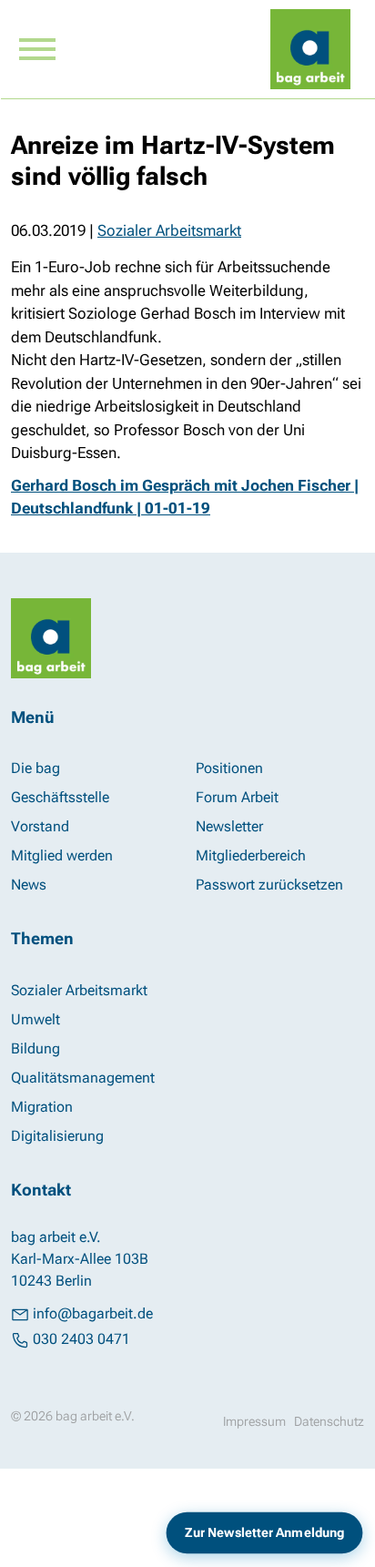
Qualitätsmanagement (83, 1077)
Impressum (254, 1421)
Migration (42, 1106)
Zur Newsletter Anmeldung (265, 1533)
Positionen (229, 768)
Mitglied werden (62, 855)
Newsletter (229, 826)
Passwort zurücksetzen (269, 884)
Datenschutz (329, 1421)
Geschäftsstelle (60, 797)
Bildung (35, 1048)
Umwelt (35, 1019)
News (28, 884)
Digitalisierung (57, 1136)
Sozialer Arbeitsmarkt (169, 230)
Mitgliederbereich (251, 855)
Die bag (35, 768)
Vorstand (40, 826)
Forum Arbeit (237, 797)
